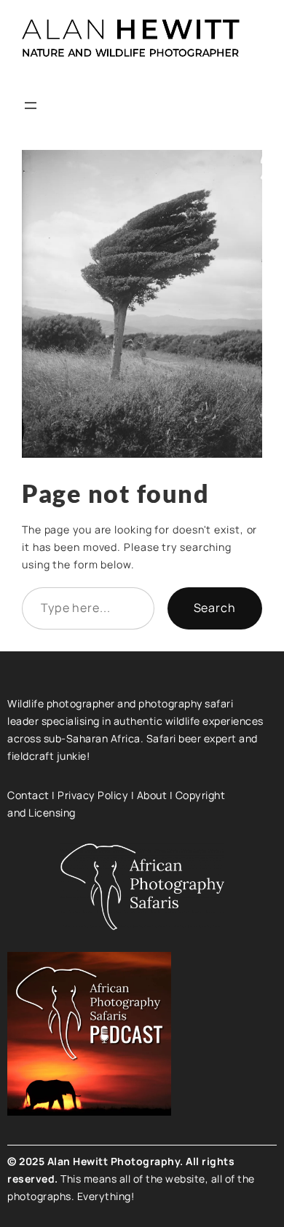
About (152, 795)
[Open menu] (30, 105)
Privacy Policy (93, 795)
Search (215, 608)
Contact (28, 795)
